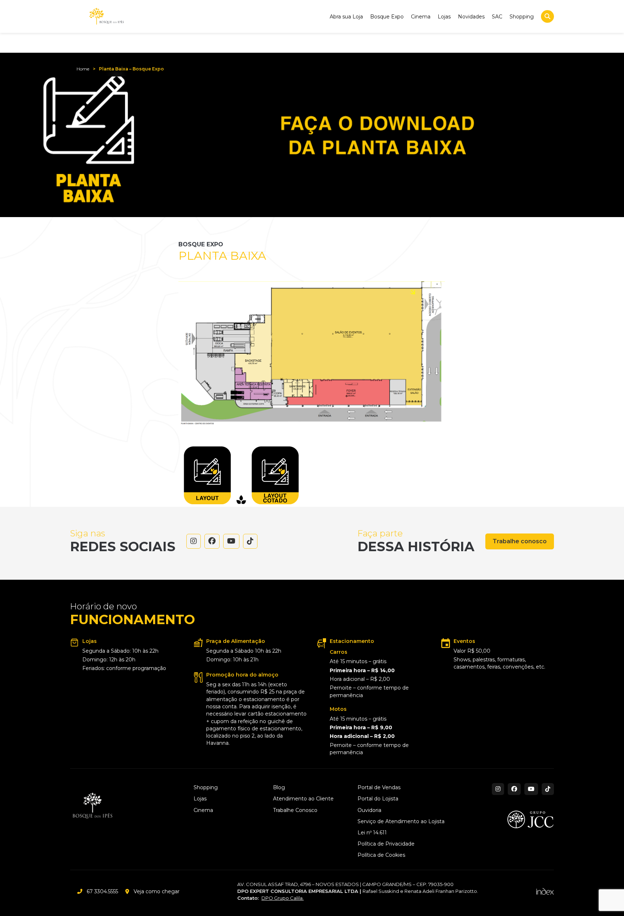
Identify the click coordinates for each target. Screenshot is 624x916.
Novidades (471, 16)
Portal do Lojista (378, 799)
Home (83, 69)
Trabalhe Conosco (295, 810)
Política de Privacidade (386, 844)
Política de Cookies (381, 855)
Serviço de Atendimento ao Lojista (401, 821)
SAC (497, 16)
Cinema (420, 16)
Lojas (444, 16)
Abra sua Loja (346, 16)
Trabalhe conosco (520, 541)
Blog (279, 788)
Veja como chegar (156, 891)
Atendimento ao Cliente (303, 799)
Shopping (522, 16)
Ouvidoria (369, 810)
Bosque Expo (387, 16)
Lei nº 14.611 (372, 833)
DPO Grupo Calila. (282, 898)
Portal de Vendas (379, 788)
